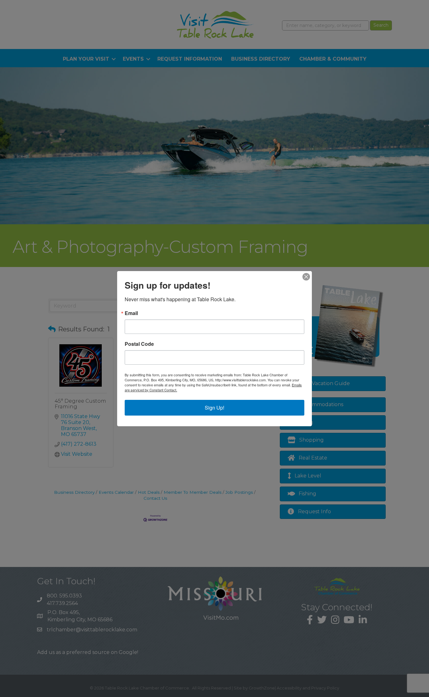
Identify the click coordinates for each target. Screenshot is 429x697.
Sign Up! (214, 407)
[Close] (306, 276)
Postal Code (139, 343)
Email (131, 313)
